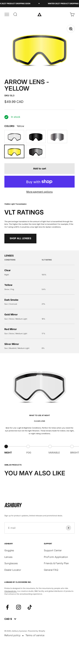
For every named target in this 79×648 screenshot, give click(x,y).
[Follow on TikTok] (30, 607)
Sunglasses (11, 563)
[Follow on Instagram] (19, 607)
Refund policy (12, 635)
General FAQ (51, 569)
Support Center (53, 550)
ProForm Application (56, 556)
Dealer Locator (12, 569)
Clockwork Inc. (10, 591)
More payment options (39, 191)
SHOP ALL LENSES (20, 238)
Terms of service (34, 635)
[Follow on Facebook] (7, 607)
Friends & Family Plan (56, 563)
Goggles (9, 550)
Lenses (8, 556)
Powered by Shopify (36, 631)
